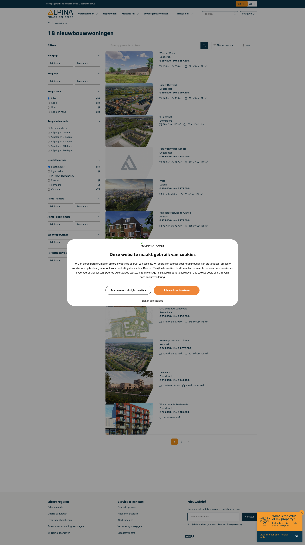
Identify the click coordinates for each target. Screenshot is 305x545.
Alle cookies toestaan (177, 290)
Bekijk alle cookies (152, 300)
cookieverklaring (155, 277)
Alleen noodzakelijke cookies (128, 290)
